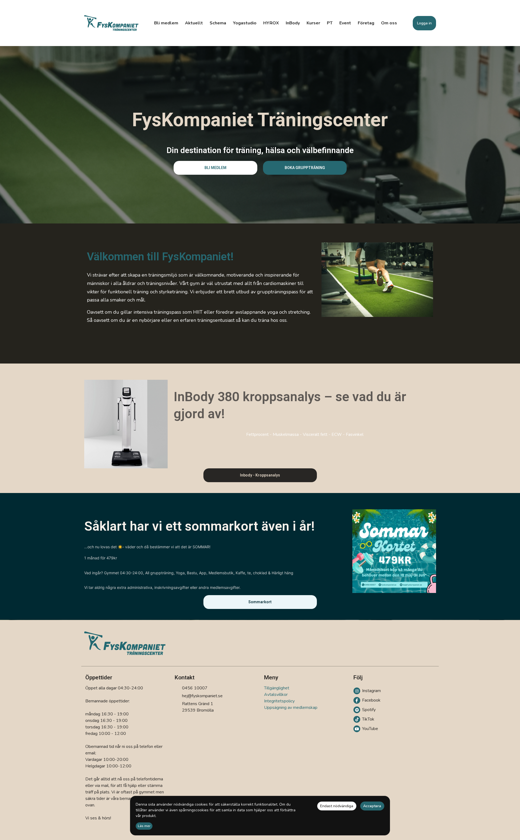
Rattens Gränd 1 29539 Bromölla (198, 707)
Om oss (389, 23)
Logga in (424, 23)
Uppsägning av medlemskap (290, 708)
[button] (215, 168)
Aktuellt (194, 23)
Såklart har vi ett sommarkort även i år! (199, 526)
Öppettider (98, 677)
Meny (271, 677)
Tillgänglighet (276, 688)
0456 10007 (194, 688)
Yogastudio (244, 23)
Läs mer (144, 826)
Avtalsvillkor (276, 695)
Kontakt (184, 677)
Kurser (313, 23)
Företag (366, 23)
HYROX (271, 23)
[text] (201, 298)
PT (330, 23)
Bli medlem (166, 23)
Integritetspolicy (279, 701)
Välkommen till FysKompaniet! (160, 256)
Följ (358, 677)
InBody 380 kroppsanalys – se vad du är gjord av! (290, 405)
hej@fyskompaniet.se (202, 696)
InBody (293, 23)
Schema (218, 23)
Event (345, 23)
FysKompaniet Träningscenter (260, 120)
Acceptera (372, 806)
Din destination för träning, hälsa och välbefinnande (260, 150)
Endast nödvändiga (336, 806)
